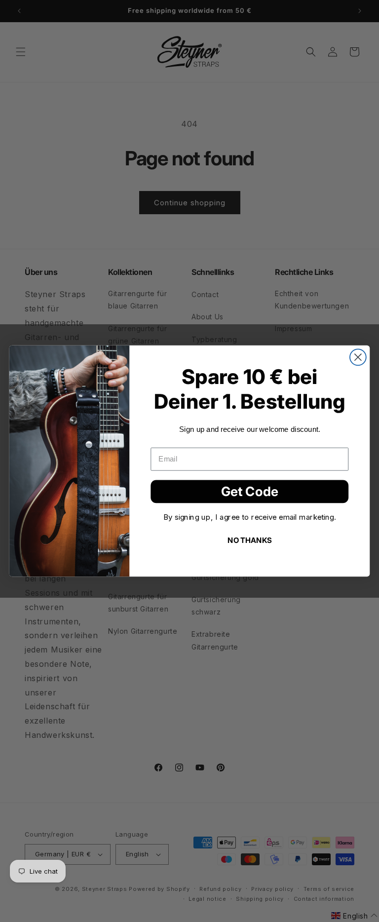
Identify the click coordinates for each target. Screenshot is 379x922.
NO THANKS (249, 539)
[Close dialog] (358, 357)
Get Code (249, 491)
